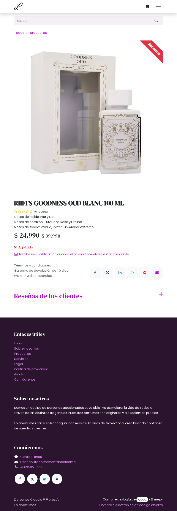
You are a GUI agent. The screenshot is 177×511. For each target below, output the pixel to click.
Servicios (21, 359)
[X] (107, 272)
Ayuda (19, 374)
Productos (22, 353)
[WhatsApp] (132, 272)
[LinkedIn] (120, 272)
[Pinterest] (144, 272)
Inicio (18, 343)
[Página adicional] (57, 479)
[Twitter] (32, 479)
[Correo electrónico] (157, 272)
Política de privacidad (31, 369)
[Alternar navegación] (158, 6)
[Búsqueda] (156, 20)
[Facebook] (95, 272)
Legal (18, 364)
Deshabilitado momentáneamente (48, 462)
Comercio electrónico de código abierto (131, 505)
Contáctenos (25, 379)
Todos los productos (30, 32)
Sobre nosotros (26, 348)
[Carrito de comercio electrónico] (147, 6)
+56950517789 (32, 467)
